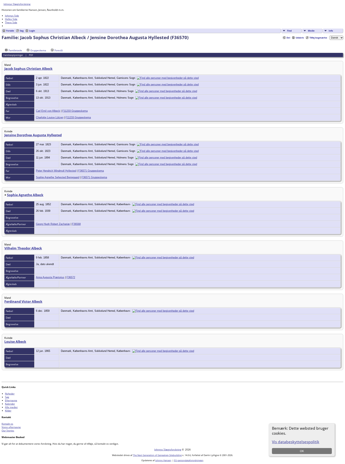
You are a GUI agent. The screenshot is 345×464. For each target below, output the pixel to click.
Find (289, 30)
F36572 (70, 277)
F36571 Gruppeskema (91, 170)
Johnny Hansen (163, 460)
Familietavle (15, 50)
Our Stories (8, 430)
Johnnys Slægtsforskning (17, 4)
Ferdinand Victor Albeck (23, 301)
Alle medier (11, 407)
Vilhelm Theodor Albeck (23, 248)
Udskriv (300, 37)
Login (32, 30)
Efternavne (11, 400)
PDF (31, 54)
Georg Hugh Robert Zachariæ (53, 224)
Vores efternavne (11, 427)
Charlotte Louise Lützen (49, 117)
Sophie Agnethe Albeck (25, 195)
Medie (311, 30)
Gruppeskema (38, 50)
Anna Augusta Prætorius (50, 277)
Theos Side (11, 22)
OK (302, 451)
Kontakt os (7, 423)
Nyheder (10, 393)
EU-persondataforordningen (188, 460)
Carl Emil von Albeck (48, 110)
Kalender (10, 404)
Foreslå (59, 50)
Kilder (8, 410)
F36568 (76, 224)
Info (331, 30)
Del (288, 37)
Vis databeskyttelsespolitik (295, 441)
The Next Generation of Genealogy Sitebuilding (157, 455)
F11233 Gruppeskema (75, 110)
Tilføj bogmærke (318, 37)
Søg (22, 30)
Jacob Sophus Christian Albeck (28, 68)
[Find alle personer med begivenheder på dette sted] (169, 77)
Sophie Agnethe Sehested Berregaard (57, 177)
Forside (10, 30)
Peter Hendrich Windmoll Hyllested (56, 170)
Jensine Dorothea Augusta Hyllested (33, 135)
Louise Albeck (15, 341)
